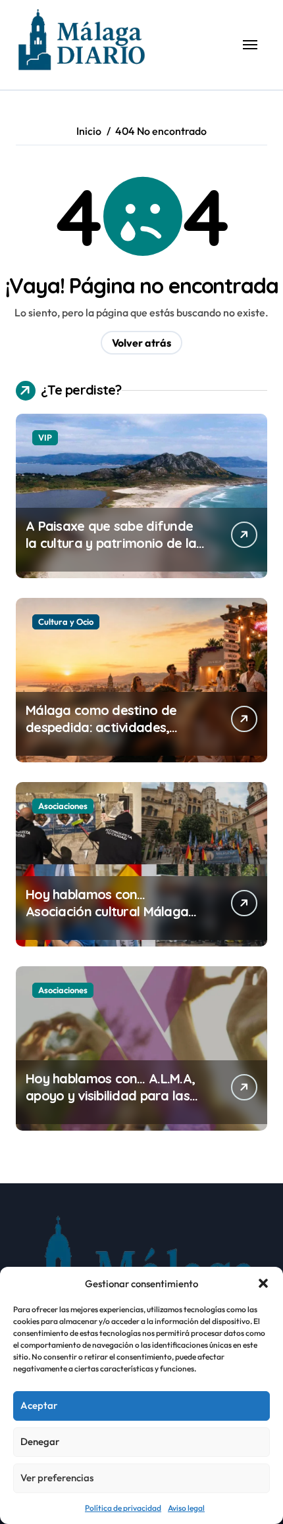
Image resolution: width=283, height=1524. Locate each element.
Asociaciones (63, 805)
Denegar (39, 1441)
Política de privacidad (123, 1508)
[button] (263, 1283)
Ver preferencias (56, 1477)
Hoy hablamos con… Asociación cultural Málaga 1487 (107, 911)
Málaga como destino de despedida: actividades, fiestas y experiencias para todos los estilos (108, 736)
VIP (45, 437)
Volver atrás (141, 342)
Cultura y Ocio (65, 621)
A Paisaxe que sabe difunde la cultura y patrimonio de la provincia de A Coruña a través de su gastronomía (111, 551)
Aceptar (38, 1405)
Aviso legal (186, 1508)
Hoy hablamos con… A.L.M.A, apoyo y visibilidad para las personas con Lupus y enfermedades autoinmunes (111, 1104)
